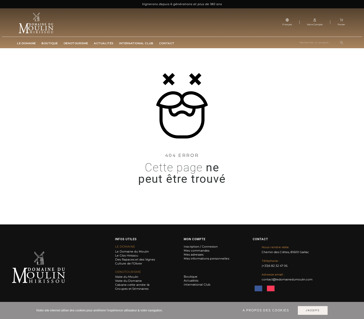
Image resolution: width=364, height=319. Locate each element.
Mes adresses (193, 254)
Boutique (191, 276)
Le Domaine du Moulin (132, 251)
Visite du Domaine (128, 281)
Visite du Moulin (126, 277)
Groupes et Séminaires (131, 289)
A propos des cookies (266, 310)
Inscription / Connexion (201, 246)
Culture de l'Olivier (128, 263)
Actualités (191, 280)
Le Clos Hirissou (126, 255)
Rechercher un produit (342, 42)
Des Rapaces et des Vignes (135, 259)
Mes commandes (196, 250)
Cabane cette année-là (132, 285)
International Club (197, 284)
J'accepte (313, 310)
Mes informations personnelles (206, 258)
